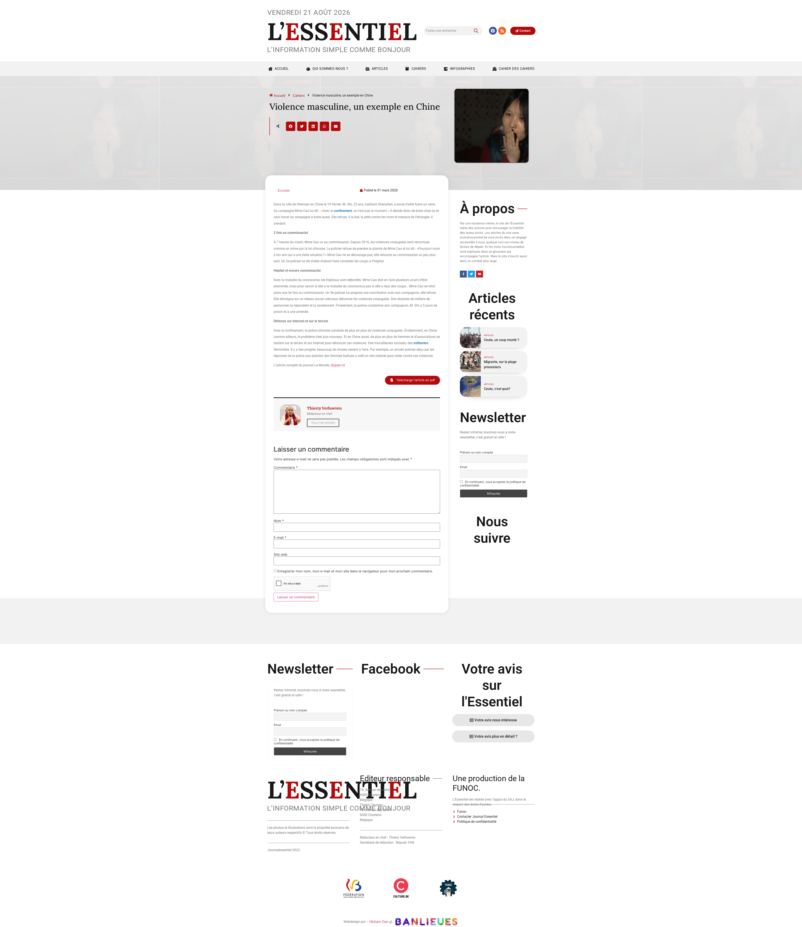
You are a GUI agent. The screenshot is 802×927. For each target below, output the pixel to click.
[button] (290, 126)
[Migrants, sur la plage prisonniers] (470, 361)
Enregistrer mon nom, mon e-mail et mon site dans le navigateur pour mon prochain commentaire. (355, 571)
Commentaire (286, 467)
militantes (421, 343)
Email (463, 467)
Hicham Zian (378, 922)
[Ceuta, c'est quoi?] (470, 386)
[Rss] (502, 31)
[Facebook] (493, 31)
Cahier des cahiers (517, 69)
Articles (380, 69)
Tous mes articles (323, 423)
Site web (280, 554)
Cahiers (419, 69)
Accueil (282, 69)
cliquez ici (337, 365)
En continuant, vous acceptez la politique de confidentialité (493, 483)
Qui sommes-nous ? (330, 69)
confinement (343, 211)
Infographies (462, 69)
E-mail (280, 537)
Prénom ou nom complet (476, 452)
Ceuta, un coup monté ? (501, 340)
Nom (279, 520)
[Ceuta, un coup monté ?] (470, 337)
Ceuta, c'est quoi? (497, 389)
